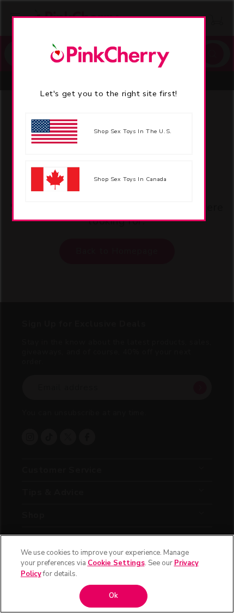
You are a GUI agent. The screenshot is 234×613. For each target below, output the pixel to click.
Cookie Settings (116, 563)
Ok (113, 596)
